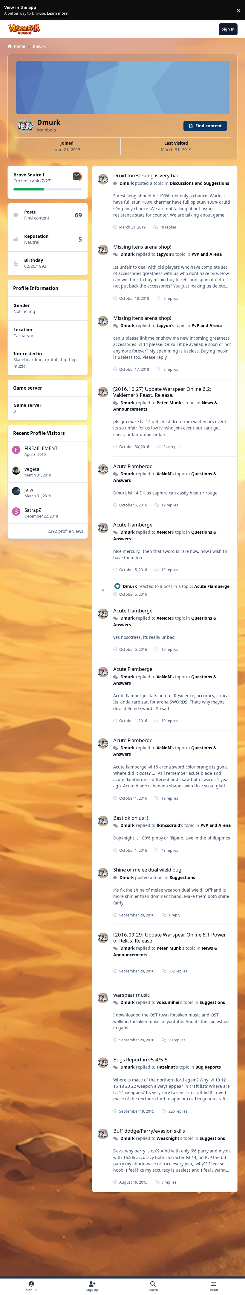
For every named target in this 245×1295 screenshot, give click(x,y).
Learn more (11, 10)
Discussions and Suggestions (199, 183)
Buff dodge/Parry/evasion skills (149, 1130)
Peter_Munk (169, 403)
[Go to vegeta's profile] (16, 470)
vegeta (31, 469)
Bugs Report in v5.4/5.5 (140, 1059)
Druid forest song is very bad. (147, 175)
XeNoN (164, 473)
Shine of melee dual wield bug (147, 869)
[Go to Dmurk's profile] (103, 179)
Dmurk (127, 183)
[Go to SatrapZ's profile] (16, 511)
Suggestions (182, 877)
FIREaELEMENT (41, 448)
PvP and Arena (207, 254)
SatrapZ (32, 510)
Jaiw (28, 490)
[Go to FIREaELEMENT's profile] (16, 450)
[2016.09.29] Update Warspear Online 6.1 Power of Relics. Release (169, 937)
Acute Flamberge (132, 466)
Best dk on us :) (130, 817)
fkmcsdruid (168, 825)
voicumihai (168, 1002)
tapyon (164, 254)
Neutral (31, 242)
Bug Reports (208, 1067)
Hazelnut (166, 1067)
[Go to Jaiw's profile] (16, 491)
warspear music (131, 994)
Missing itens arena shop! (142, 246)
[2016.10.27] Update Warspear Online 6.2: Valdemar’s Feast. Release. (162, 391)
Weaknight (168, 1138)
